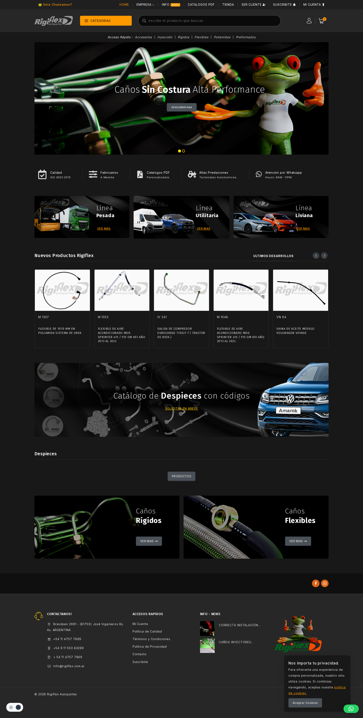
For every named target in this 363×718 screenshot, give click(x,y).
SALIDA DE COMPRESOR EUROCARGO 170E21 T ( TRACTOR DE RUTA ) (181, 333)
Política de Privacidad (150, 646)
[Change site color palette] (14, 707)
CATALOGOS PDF (201, 4)
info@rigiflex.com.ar (69, 666)
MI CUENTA (312, 4)
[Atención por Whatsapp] (258, 174)
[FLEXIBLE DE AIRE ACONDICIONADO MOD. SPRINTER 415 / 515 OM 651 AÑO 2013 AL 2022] (122, 290)
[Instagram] (325, 583)
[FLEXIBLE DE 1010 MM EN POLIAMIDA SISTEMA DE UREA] (62, 290)
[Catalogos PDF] (140, 174)
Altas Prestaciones (213, 172)
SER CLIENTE (252, 4)
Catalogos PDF (158, 172)
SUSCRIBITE (282, 4)
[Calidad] (42, 174)
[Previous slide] (316, 255)
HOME (124, 4)
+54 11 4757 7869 (67, 639)
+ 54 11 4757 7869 (67, 657)
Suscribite (140, 662)
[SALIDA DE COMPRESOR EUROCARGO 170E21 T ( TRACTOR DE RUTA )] (181, 290)
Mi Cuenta (140, 624)
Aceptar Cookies (305, 703)
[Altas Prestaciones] (192, 174)
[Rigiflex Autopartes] (53, 20)
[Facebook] (316, 583)
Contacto (140, 654)
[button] (351, 709)
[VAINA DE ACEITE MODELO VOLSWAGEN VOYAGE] (300, 290)
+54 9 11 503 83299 (68, 648)
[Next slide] (324, 255)
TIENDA (228, 4)
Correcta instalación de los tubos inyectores (238, 625)
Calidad (56, 172)
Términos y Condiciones (151, 639)
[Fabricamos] (93, 174)
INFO (170, 4)
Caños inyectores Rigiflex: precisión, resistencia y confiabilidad (235, 642)
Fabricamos (109, 172)
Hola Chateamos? (57, 4)
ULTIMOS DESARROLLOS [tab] (273, 256)
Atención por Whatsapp (283, 172)
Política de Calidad (147, 631)
